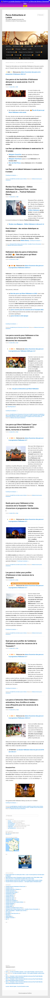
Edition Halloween (34, 210)
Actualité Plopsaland (10, 903)
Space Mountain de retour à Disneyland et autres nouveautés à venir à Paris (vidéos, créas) (24, 877)
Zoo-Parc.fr (10, 822)
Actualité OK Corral (19, 415)
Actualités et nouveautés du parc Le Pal (14, 907)
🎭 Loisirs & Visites (26, 58)
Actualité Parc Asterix (28, 415)
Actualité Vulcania (9, 904)
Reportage (8, 914)
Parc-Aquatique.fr (11, 823)
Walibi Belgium (9, 916)
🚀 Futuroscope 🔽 (29, 46)
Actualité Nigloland (11, 415)
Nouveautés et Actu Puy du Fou (12, 913)
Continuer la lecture (11, 175)
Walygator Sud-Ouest (10, 917)
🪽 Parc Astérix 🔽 (39, 46)
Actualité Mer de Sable (10, 893)
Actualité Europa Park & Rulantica (13, 889)
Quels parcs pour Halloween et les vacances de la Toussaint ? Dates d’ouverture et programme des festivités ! (22, 507)
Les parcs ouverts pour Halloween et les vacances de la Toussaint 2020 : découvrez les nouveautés (22, 338)
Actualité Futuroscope (33, 414)
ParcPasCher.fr (12, 406)
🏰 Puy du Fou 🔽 (9, 49)
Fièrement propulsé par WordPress (25, 993)
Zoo (41, 416)
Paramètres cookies (25, 986)
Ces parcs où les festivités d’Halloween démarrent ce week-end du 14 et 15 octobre (22, 82)
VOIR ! (25, 6)
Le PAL (30, 49)
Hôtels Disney (25, 240)
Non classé (8, 912)
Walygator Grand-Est (15, 154)
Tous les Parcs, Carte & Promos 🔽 (13, 58)
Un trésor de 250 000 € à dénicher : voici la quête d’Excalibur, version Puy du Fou (26, 971)
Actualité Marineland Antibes (11, 892)
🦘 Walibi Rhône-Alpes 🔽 (11, 52)
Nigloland (24, 49)
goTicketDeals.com (12, 828)
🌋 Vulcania (18, 49)
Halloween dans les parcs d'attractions (15, 245)
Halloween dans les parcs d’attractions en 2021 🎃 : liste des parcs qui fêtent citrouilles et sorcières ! (21, 254)
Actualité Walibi (9, 807)
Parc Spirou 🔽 (18, 55)
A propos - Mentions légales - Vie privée (13, 986)
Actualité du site (9, 888)
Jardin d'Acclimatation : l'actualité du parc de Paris (16, 910)
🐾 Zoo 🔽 (37, 55)
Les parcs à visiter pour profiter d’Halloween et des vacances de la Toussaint (20, 575)
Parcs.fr (9, 821)
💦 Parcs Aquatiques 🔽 (28, 55)
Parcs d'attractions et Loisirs (16, 16)
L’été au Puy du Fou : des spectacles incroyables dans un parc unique (20, 878)
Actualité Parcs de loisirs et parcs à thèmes (18, 178)
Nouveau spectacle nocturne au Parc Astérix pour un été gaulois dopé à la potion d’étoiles (24, 880)
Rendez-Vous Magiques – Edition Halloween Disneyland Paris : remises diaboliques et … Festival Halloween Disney (21, 190)
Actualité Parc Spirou (36, 415)
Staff (17, 86)
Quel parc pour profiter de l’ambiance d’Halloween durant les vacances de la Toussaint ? (21, 643)
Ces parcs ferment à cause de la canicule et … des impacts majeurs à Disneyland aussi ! (23, 881)
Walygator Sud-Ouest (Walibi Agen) (26, 52)
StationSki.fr (10, 826)
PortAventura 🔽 (9, 55)
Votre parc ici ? (8, 834)
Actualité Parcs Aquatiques (11, 900)
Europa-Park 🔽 (39, 52)
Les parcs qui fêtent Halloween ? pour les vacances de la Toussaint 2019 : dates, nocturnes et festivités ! (21, 427)
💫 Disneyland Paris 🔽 (18, 46)
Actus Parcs (8, 46)
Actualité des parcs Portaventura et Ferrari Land (19, 327)
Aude (17, 342)
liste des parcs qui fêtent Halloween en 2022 (23, 293)
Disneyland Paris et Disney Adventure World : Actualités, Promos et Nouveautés (25, 244)
